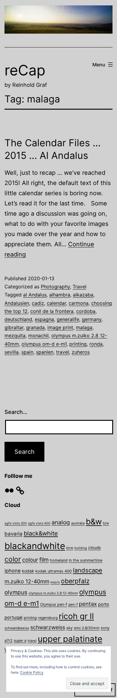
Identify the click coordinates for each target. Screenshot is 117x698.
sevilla (11, 352)
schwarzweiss (47, 627)
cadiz (38, 303)
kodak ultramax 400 (53, 571)
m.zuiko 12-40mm (26, 581)
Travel (79, 287)
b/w (106, 523)
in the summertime (85, 560)
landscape (87, 570)
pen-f (73, 604)
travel (62, 352)
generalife (68, 319)
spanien (44, 352)
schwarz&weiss (16, 628)
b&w (94, 521)
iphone (12, 571)
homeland (59, 560)
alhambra (59, 295)
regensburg (48, 617)
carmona (78, 303)
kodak (28, 570)
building (80, 548)
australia (78, 523)
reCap (24, 70)
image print (60, 327)
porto (103, 604)
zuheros (81, 352)
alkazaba (83, 295)
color (12, 559)
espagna (44, 319)
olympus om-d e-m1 (44, 344)
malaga (84, 327)
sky (69, 628)
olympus (15, 592)
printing (78, 344)
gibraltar (13, 327)
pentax (88, 603)
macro (55, 582)
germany (91, 319)
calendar (56, 303)
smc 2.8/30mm (87, 628)
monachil (38, 335)
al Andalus (34, 295)
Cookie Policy (32, 672)
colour (30, 560)
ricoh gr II (76, 616)
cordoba (85, 311)
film (44, 559)
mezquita (15, 335)
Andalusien (16, 303)
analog (61, 522)
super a (20, 640)
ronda (96, 344)
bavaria (13, 534)
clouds (94, 547)
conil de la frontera (52, 311)
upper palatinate (70, 639)
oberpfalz (75, 581)
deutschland (18, 319)
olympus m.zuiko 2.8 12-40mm (53, 593)
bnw (69, 548)
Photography (55, 287)
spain (27, 352)
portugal (13, 617)
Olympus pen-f (53, 604)
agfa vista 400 (39, 523)
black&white (41, 533)
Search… (15, 412)
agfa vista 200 (15, 523)
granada (35, 327)
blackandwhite (34, 546)
